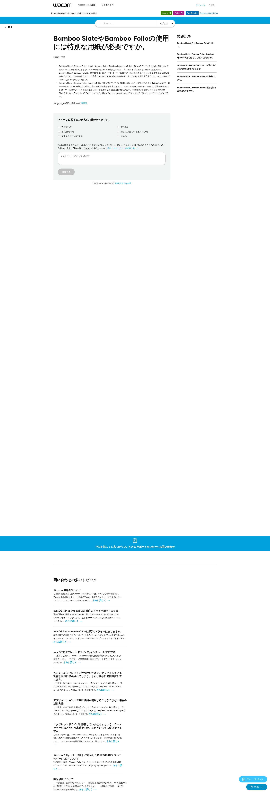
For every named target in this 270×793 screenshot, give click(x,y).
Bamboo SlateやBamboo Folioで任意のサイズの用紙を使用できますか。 (196, 67)
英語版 (84, 103)
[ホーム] (62, 5)
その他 (124, 136)
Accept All (166, 13)
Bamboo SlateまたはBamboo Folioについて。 (195, 45)
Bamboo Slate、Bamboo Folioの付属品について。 (196, 78)
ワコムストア (107, 5)
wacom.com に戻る (87, 5)
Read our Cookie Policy (209, 13)
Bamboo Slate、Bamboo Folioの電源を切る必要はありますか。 (196, 89)
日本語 (211, 5)
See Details (192, 13)
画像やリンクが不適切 (72, 136)
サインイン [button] (201, 5)
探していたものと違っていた (134, 131)
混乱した (125, 126)
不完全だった (67, 131)
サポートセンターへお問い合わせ (123, 148)
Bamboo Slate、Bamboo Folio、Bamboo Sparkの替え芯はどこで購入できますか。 (195, 56)
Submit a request (123, 182)
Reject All (179, 13)
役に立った (66, 126)
